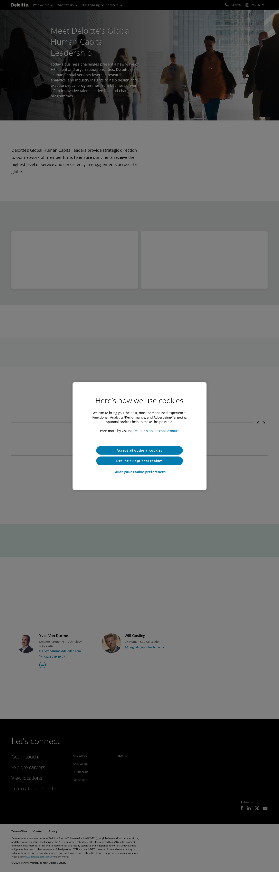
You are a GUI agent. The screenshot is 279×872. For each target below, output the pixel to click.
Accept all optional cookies (139, 450)
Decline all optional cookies (139, 461)
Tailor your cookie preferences (139, 472)
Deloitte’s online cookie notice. (156, 430)
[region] (139, 436)
